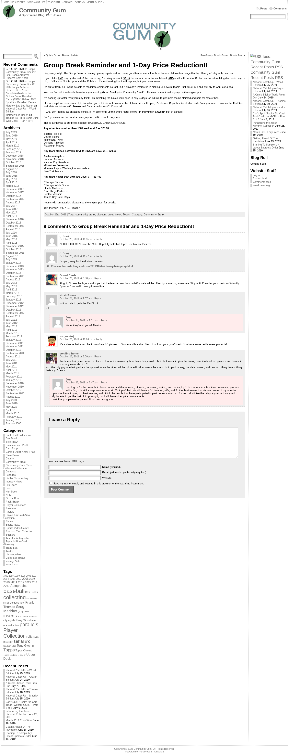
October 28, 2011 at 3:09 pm (76, 356)
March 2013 (12, 292)
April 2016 (11, 242)
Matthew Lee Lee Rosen (19, 105)
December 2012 (15, 302)
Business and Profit (17, 445)
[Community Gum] (144, 36)
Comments (280, 8)
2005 (12, 578)
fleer (22, 602)
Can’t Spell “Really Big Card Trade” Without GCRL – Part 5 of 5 (22, 704)
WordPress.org (261, 185)
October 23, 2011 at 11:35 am (76, 239)
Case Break (12, 455)
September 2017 (15, 199)
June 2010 (11, 403)
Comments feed (262, 181)
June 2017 (11, 209)
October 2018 (13, 162)
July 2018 (11, 172)
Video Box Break (15, 557)
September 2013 (15, 276)
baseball (13, 591)
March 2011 (12, 373)
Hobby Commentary (17, 478)
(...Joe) (64, 236)
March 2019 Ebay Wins (19, 720)
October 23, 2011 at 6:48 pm (76, 278)
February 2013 (14, 296)
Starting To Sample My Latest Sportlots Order (19, 734)
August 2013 (13, 279)
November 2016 (15, 219)
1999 (17, 575)
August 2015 (13, 256)
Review (10, 511)
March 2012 (12, 333)
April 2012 (11, 329)
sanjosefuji (67, 336)
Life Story (11, 484)
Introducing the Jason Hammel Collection (18, 713)
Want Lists (12, 564)
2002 (28, 576)
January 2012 (13, 339)
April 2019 (11, 142)
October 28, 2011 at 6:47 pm (82, 382)
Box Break (12, 438)
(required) (111, 467)
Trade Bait (11, 547)
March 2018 (12, 185)
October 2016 (13, 222)
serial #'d (22, 641)
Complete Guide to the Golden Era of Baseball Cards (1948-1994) (19, 96)
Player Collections (16, 505)
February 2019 (14, 148)
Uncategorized (14, 554)
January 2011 (13, 379)
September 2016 (15, 225)
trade (21, 655)
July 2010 (11, 400)
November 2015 (15, 246)
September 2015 (15, 252)
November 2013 (15, 269)
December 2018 (15, 155)
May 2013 (11, 286)
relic (29, 636)
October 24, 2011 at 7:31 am (82, 320)
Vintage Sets (13, 561)
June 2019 (11, 135)
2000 (23, 576)
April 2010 (11, 410)
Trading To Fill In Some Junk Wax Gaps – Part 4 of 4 (22, 119)
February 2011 (14, 376)
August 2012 (13, 316)
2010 (6, 582)
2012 (21, 582)
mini (33, 620)
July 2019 (11, 132)
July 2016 (11, 232)
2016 (34, 582)
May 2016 (11, 239)
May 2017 (11, 212)
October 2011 (13, 349)
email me (192, 86)
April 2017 (11, 215)
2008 (25, 578)
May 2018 (11, 179)
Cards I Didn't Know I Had (20, 451)
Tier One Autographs (17, 538)
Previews (11, 508)
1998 (11, 576)
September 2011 (15, 353)
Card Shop (12, 448)
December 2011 (14, 343)
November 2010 (15, 386)
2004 (6, 579)
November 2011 (14, 346)
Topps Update (10, 655)
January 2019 (13, 152)
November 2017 (15, 192)
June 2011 (11, 363)
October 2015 (13, 249)
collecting (14, 597)
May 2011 (11, 366)
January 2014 (13, 262)
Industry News (14, 481)
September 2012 (15, 313)
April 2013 (11, 289)
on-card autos (11, 625)
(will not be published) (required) (124, 472)
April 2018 (11, 182)
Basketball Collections (18, 435)
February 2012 (14, 336)
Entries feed (260, 178)
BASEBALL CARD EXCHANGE (106, 122)
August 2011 (13, 356)
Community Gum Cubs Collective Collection (17, 467)
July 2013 (11, 282)
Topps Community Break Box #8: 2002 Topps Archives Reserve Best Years (21, 73)
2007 (18, 579)
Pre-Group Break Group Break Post (222, 55)
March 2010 (12, 413)
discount (101, 214)
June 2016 (11, 236)
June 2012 (11, 323)
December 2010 (15, 383)
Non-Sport (11, 491)
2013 (28, 582)
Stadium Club (9, 646)
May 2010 (11, 406)
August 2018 (13, 169)
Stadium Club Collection (19, 531)
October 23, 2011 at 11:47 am (76, 256)
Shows (9, 521)
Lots (8, 488)
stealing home (69, 353)
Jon (68, 317)
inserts (10, 615)
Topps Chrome (24, 650)
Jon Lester (23, 616)
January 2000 (13, 423)
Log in (256, 175)
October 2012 (13, 309)
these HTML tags (74, 461)
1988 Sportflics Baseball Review (21, 101)
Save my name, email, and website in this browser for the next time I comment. (98, 483)
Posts (263, 8)
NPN (8, 494)
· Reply (98, 239)
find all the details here (68, 92)
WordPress (144, 751)
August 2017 (13, 202)
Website (106, 478)
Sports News (13, 524)
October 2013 (13, 272)
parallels (29, 624)
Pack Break (12, 501)
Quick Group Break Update (62, 55)
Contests (11, 471)
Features (11, 474)
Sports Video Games (17, 528)
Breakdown (12, 441)
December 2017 (15, 189)
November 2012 (15, 306)
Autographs (18, 585)
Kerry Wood (23, 620)
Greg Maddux (13, 609)
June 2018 (11, 175)
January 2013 (13, 299)
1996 (5, 576)
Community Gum (42, 10)
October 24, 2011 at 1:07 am (76, 298)
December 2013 (15, 266)
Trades (10, 551)
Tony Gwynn (25, 645)
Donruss (14, 602)
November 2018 (15, 159)
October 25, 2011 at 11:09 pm (76, 339)
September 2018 (15, 165)
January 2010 (13, 420)
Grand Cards (68, 275)
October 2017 (13, 195)
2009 (32, 579)
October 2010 (13, 390)
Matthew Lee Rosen (17, 114)
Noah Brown (68, 295)
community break (85, 214)
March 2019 (12, 145)
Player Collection (14, 633)
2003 (34, 576)
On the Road (13, 498)
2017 (6, 585)
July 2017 (11, 205)
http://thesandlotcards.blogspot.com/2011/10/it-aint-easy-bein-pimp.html (89, 266)
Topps (9, 649)
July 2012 (11, 319)
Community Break (16, 461)
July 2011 (11, 359)
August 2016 (13, 229)
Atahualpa (158, 751)
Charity (10, 458)
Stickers (10, 534)
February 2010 (14, 416)
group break (23, 611)
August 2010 (13, 396)
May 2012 (11, 326)
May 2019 (11, 138)
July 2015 (11, 259)
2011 (13, 582)
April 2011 (11, 369)
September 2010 (15, 393)
